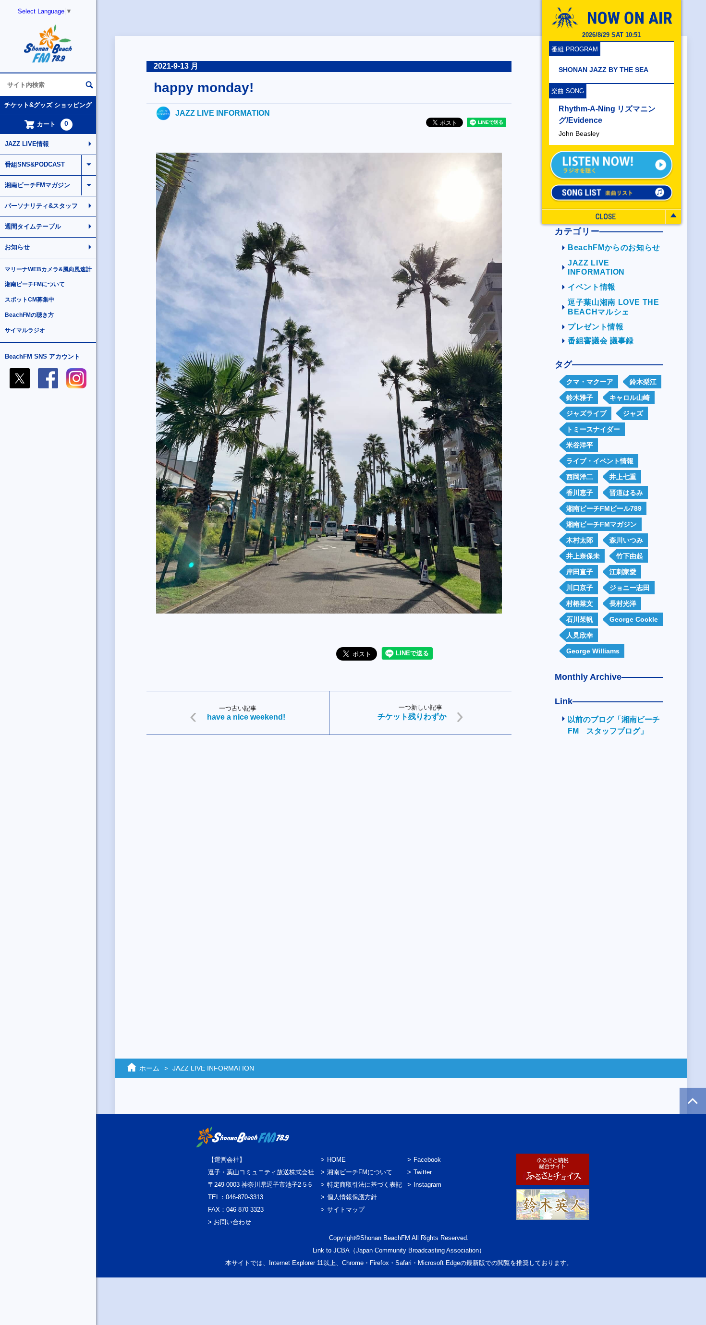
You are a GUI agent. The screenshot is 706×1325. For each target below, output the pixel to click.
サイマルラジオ (25, 330)
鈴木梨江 (643, 381)
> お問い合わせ (229, 1222)
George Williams (593, 651)
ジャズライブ (586, 413)
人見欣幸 (579, 635)
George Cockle (633, 619)
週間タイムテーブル (33, 226)
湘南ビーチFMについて (35, 284)
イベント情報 (592, 287)
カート (53, 124)
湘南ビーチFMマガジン (37, 185)
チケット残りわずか (412, 716)
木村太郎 (579, 540)
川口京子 (579, 587)
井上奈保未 (583, 556)
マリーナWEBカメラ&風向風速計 (48, 269)
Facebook (427, 1159)
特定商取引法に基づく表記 (364, 1184)
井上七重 (622, 477)
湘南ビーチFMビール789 (604, 508)
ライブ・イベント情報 (599, 461)
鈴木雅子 (579, 397)
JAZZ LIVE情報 (27, 143)
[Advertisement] (328, 816)
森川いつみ (626, 540)
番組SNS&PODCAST (35, 164)
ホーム (149, 1068)
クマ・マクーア (589, 381)
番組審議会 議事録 (601, 341)
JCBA (341, 1250)
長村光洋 (622, 603)
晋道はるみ (626, 492)
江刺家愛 (622, 572)
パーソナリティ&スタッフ (41, 205)
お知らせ (17, 247)
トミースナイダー (593, 429)
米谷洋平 (579, 445)
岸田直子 (579, 572)
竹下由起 (629, 556)
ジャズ (633, 413)
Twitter (423, 1172)
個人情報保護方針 (352, 1197)
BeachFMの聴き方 (29, 315)
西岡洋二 (579, 477)
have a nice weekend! (246, 717)
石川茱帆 (579, 619)
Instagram (427, 1184)
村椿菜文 (579, 603)
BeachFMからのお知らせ (614, 247)
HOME (336, 1159)
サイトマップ (346, 1209)
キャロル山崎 (629, 397)
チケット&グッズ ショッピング (48, 104)
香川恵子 (579, 492)
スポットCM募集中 (29, 299)
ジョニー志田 (629, 587)
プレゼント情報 (596, 327)
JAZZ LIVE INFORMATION (222, 113)
